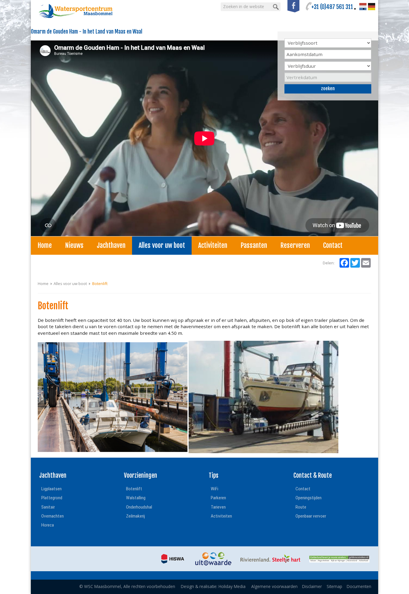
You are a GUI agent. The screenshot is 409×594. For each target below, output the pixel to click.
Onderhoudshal (139, 507)
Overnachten (52, 516)
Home (44, 245)
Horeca (47, 525)
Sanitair (48, 507)
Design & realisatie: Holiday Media (213, 586)
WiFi (214, 489)
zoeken (328, 88)
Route (301, 507)
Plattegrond (51, 497)
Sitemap (334, 586)
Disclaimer (312, 586)
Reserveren (295, 245)
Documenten (359, 586)
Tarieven (218, 507)
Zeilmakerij (135, 516)
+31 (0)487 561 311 (332, 6)
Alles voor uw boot (162, 245)
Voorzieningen (140, 475)
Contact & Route (312, 475)
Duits (371, 6)
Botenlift (134, 489)
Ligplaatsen (51, 489)
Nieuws (74, 245)
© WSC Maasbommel (127, 586)
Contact (333, 245)
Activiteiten (212, 245)
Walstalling (136, 497)
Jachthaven (111, 245)
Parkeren (218, 497)
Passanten (253, 245)
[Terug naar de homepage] (75, 11)
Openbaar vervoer (311, 516)
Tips (213, 475)
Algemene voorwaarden (274, 586)
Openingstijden (309, 497)
